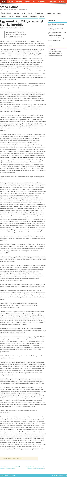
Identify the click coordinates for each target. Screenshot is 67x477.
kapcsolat (62, 2)
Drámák (16, 13)
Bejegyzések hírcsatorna (54, 51)
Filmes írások (39, 13)
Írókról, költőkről (6, 13)
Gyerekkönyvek (50, 13)
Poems (18, 16)
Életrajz (27, 2)
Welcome (19, 2)
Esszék (30, 13)
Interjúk (3, 16)
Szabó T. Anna (9, 7)
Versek (42, 16)
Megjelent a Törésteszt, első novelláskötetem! (55, 29)
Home (3, 2)
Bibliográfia (42, 2)
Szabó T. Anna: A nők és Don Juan (57, 38)
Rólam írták (33, 16)
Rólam (11, 2)
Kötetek (11, 16)
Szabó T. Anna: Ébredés (54, 40)
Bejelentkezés (51, 49)
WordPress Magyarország (55, 55)
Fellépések (52, 2)
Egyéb (23, 13)
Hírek (59, 13)
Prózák (25, 16)
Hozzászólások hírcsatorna (55, 53)
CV (34, 2)
